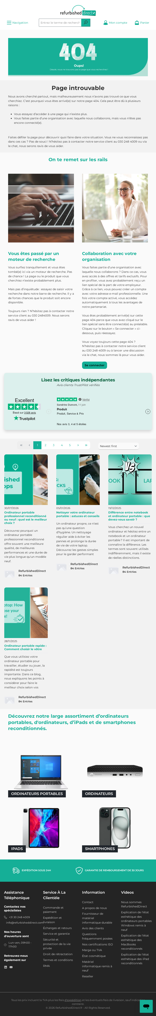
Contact (87, 902)
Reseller (87, 976)
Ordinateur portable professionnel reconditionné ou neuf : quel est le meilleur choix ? (25, 518)
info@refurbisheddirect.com (24, 922)
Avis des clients (93, 928)
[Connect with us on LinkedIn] (5, 967)
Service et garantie (56, 934)
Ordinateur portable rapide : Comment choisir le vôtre (25, 647)
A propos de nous (94, 908)
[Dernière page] (86, 445)
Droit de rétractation (58, 954)
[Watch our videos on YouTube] (11, 967)
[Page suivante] (78, 445)
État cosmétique (94, 956)
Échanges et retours (57, 928)
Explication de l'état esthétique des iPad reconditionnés (135, 959)
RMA (46, 966)
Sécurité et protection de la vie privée (56, 944)
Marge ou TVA (92, 950)
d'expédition (73, 1000)
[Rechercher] (85, 23)
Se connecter (94, 365)
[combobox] (60, 23)
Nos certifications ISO (97, 944)
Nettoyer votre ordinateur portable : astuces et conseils (77, 514)
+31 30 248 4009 (19, 917)
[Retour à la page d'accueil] (78, 11)
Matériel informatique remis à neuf (97, 966)
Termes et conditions (58, 960)
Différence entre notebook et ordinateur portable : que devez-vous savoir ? (129, 516)
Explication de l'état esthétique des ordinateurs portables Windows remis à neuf (136, 920)
